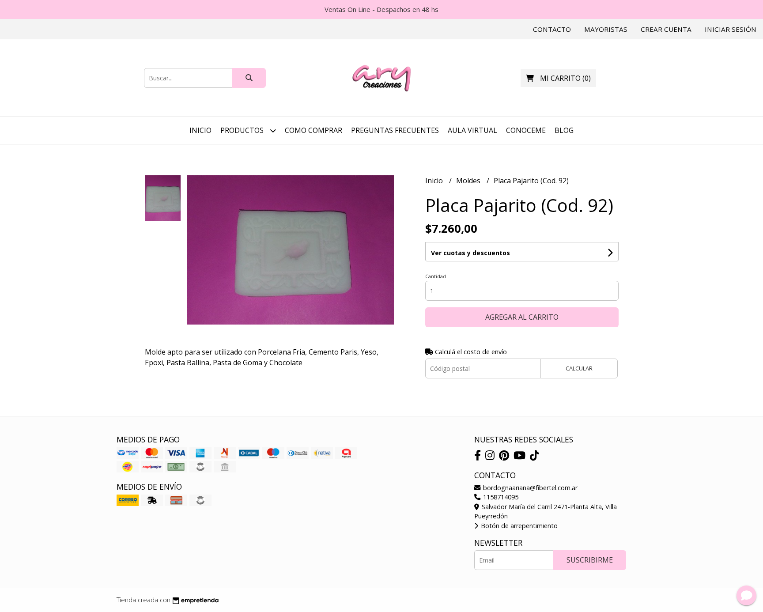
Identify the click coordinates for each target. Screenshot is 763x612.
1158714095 (499, 497)
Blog (564, 130)
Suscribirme (590, 560)
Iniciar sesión (730, 29)
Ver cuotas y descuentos (470, 253)
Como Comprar (313, 130)
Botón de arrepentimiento (518, 525)
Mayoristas (605, 29)
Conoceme (526, 130)
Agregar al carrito (522, 317)
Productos (242, 130)
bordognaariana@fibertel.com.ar (529, 488)
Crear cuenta (666, 29)
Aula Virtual (472, 130)
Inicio (200, 130)
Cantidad (435, 276)
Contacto (552, 29)
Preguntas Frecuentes (395, 130)
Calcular (579, 368)
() (565, 78)
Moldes (469, 180)
